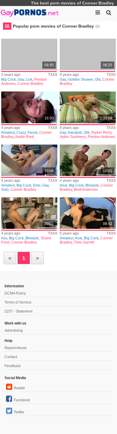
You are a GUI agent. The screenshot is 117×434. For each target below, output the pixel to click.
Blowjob (92, 185)
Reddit (19, 388)
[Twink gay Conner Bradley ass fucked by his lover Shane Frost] (29, 213)
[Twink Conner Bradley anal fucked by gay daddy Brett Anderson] (88, 160)
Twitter (19, 412)
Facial (33, 132)
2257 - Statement (18, 311)
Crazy (21, 132)
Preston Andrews (101, 137)
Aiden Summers (73, 137)
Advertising (13, 330)
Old (97, 79)
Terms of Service (18, 302)
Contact (10, 357)
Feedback (12, 366)
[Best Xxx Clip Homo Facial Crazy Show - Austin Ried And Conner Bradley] (29, 107)
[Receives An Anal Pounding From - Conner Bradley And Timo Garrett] (88, 213)
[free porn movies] (30, 12)
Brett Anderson (86, 189)
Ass (4, 238)
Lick (29, 79)
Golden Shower (80, 79)
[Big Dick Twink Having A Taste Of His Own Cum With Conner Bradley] (29, 160)
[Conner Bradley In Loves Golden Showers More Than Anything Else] (88, 54)
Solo (5, 189)
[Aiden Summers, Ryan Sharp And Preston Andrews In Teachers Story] (88, 107)
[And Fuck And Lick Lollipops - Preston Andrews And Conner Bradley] (29, 54)
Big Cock (8, 79)
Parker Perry (101, 132)
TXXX (52, 75)
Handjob (75, 132)
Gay (21, 79)
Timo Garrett (84, 242)
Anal (63, 185)
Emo (36, 185)
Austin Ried (24, 137)
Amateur (8, 132)
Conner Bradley (30, 84)
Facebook (22, 400)
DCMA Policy (15, 293)
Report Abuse (15, 348)
